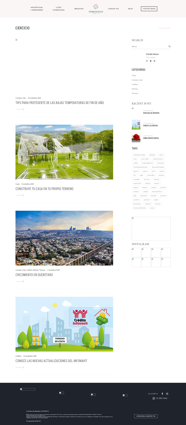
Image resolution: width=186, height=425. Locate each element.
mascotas (163, 187)
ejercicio (136, 171)
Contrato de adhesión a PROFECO (37, 411)
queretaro (136, 200)
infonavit (161, 175)
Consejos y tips (21, 98)
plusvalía (153, 195)
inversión (156, 179)
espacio (145, 171)
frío (134, 175)
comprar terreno (158, 159)
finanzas (162, 171)
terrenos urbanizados (139, 208)
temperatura (137, 204)
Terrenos (42, 270)
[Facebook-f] (162, 394)
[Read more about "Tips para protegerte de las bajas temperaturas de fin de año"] (64, 66)
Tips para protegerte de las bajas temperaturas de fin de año (60, 102)
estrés (153, 171)
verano (152, 208)
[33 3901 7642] (154, 398)
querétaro (147, 200)
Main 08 (153, 187)
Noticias (36, 270)
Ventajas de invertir (151, 113)
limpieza (147, 183)
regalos (156, 200)
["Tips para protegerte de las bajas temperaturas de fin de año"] (20, 109)
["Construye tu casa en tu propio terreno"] (20, 195)
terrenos (157, 204)
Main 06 (144, 187)
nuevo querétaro (157, 191)
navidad (145, 191)
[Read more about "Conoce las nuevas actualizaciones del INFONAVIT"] (64, 324)
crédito (135, 163)
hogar (141, 175)
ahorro (161, 155)
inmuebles (136, 179)
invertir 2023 (137, 183)
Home (161, 28)
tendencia (148, 204)
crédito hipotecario (147, 163)
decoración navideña (158, 167)
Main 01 (156, 183)
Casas (18, 184)
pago (134, 195)
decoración (160, 163)
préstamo (163, 195)
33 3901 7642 (161, 398)
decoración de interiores (140, 167)
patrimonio (143, 195)
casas (135, 159)
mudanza (136, 191)
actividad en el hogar (139, 155)
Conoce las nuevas (150, 125)
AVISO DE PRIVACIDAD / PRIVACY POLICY (90, 414)
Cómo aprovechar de (151, 138)
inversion (146, 179)
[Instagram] (167, 394)
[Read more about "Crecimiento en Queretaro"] (64, 238)
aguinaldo (152, 155)
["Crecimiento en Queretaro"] (20, 281)
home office (150, 175)
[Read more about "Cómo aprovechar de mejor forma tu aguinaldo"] (136, 137)
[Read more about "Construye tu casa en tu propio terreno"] (64, 152)
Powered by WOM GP (33, 421)
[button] (146, 416)
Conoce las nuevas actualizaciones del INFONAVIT (51, 360)
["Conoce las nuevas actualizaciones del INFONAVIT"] (20, 367)
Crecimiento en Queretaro (34, 274)
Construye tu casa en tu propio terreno (44, 188)
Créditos (29, 270)
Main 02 (135, 187)
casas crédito (145, 159)
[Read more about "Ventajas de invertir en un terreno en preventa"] (136, 112)
